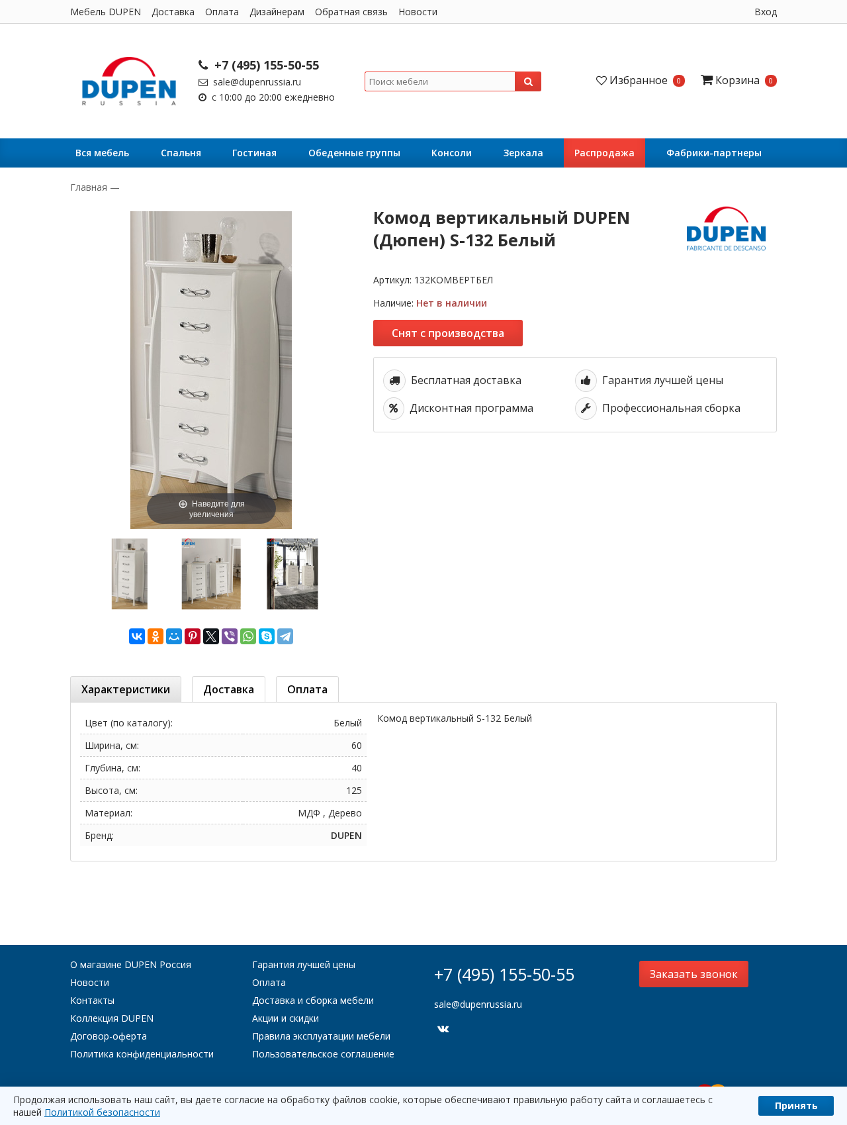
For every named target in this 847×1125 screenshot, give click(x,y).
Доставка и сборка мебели (313, 1000)
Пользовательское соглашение (323, 1054)
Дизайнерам (276, 11)
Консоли (451, 152)
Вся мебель (102, 152)
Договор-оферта (108, 1036)
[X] (211, 636)
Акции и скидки (285, 1018)
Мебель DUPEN (105, 11)
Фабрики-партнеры (714, 152)
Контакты (92, 1000)
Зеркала (523, 152)
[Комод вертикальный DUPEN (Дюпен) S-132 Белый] (129, 573)
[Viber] (230, 636)
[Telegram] (285, 636)
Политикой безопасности (102, 1112)
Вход (765, 11)
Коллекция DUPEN (112, 1018)
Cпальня (181, 152)
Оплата (222, 11)
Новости (417, 11)
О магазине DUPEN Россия (130, 964)
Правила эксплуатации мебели (321, 1036)
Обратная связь (351, 11)
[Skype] (267, 636)
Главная (90, 187)
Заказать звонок (694, 974)
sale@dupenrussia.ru (255, 81)
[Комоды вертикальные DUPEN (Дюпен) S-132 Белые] (210, 573)
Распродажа (604, 152)
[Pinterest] (193, 636)
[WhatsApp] (248, 636)
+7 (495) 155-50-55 (265, 65)
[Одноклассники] (155, 636)
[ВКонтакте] (137, 636)
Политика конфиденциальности (142, 1054)
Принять (796, 1105)
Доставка (173, 11)
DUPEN (346, 835)
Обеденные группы (354, 152)
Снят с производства (448, 333)
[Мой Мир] (174, 636)
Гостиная (254, 152)
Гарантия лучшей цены (303, 964)
